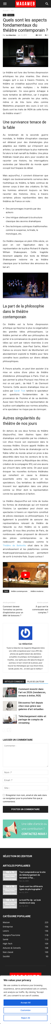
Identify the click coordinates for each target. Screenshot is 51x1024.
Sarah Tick (19, 390)
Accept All (25, 1002)
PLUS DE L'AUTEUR (35, 682)
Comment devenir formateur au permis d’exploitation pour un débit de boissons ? (13, 611)
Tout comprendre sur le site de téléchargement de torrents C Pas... (32, 875)
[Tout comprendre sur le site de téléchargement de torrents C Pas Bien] (10, 876)
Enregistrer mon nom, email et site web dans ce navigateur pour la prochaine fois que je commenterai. (25, 798)
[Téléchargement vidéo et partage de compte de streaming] (10, 719)
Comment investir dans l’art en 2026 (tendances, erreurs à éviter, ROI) (32, 692)
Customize (25, 1010)
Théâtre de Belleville (15, 545)
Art (12, 10)
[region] (25, 1000)
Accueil (5, 10)
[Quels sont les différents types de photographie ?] (10, 890)
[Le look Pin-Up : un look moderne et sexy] (10, 904)
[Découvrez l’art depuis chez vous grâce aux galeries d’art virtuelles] (10, 706)
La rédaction (11, 35)
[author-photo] (25, 640)
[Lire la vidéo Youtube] (25, 575)
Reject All (25, 1018)
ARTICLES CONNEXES (14, 682)
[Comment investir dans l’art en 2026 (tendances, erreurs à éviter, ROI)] (10, 692)
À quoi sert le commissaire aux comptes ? (40, 609)
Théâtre (10, 15)
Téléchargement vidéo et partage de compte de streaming (32, 719)
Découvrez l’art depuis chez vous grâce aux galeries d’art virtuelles (30, 706)
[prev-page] (4, 730)
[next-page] (9, 730)
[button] (4, 4)
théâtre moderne (37, 591)
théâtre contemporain (19, 591)
